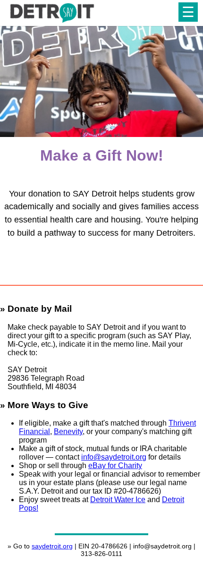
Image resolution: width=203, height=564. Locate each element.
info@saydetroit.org (113, 457)
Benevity (68, 431)
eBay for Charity (115, 465)
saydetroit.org (52, 546)
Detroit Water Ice (117, 500)
